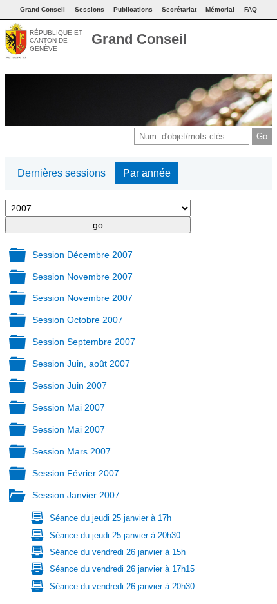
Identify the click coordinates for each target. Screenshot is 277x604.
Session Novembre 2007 (82, 276)
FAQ (250, 9)
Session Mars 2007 (71, 451)
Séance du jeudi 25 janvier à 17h (110, 518)
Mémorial (219, 9)
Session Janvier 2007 (76, 495)
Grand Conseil (139, 39)
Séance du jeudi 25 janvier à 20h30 (115, 535)
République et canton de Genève (56, 40)
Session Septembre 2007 (83, 341)
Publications (133, 9)
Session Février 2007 (75, 473)
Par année (147, 173)
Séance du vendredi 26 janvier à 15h (118, 552)
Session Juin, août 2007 (81, 363)
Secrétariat (179, 9)
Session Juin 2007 (69, 385)
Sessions (89, 9)
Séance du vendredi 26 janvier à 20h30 (122, 586)
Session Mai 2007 (68, 407)
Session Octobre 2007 (77, 320)
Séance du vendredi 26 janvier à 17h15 (122, 569)
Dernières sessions (61, 173)
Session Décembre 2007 (82, 254)
